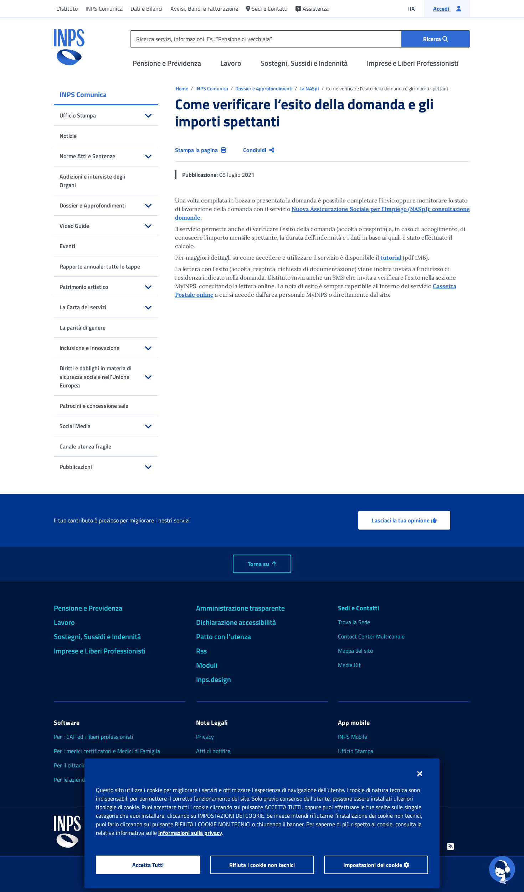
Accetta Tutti (148, 865)
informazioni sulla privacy (190, 832)
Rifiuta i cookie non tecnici (262, 865)
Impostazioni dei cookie (373, 865)
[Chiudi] (419, 773)
